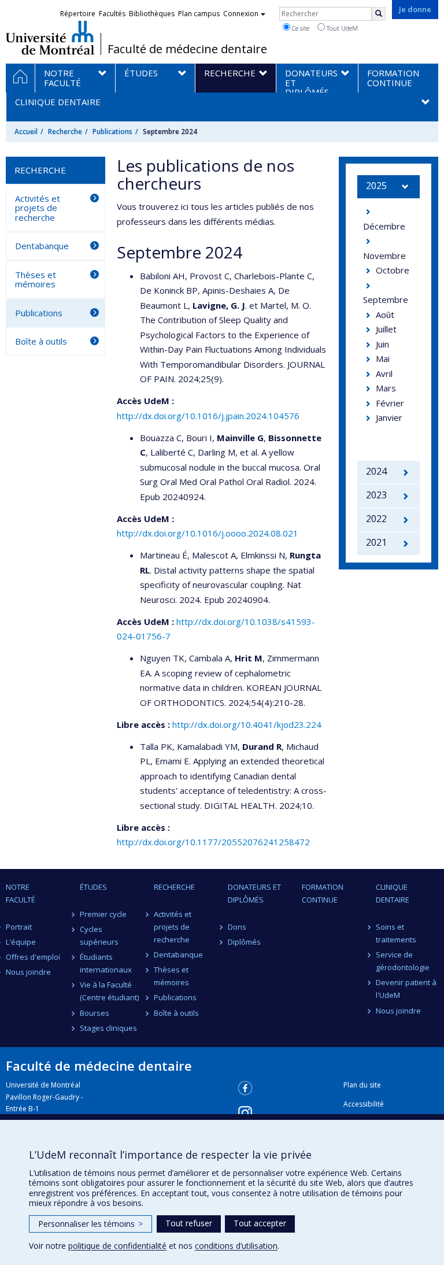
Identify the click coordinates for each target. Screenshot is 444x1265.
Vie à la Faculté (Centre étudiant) (109, 991)
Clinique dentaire (392, 893)
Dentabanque (42, 245)
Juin (382, 344)
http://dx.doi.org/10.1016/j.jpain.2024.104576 (208, 415)
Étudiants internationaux (106, 963)
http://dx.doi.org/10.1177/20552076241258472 (213, 842)
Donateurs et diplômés (254, 893)
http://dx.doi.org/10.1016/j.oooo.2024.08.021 (207, 533)
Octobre (392, 270)
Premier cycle (103, 914)
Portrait (19, 927)
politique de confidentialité (117, 1245)
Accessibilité (363, 1104)
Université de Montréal (50, 37)
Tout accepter (260, 1223)
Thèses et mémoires (35, 279)
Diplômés (244, 942)
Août (385, 314)
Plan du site (362, 1085)
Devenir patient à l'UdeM (406, 988)
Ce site (299, 28)
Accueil (26, 131)
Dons (237, 927)
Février (390, 403)
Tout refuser (188, 1223)
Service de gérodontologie (403, 960)
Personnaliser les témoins (90, 1223)
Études (93, 887)
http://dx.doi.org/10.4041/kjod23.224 (246, 724)
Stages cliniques (108, 1028)
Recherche (65, 131)
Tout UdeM (341, 28)
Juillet (386, 329)
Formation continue (322, 893)
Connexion (240, 14)
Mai (383, 358)
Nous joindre (28, 972)
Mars (386, 388)
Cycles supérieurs (99, 935)
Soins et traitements (396, 933)
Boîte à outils (41, 341)
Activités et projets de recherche (37, 208)
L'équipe (21, 942)
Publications (112, 131)
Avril (384, 373)
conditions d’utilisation (236, 1245)
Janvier (389, 417)
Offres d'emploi (33, 957)
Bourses (94, 1013)
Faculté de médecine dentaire (187, 49)
